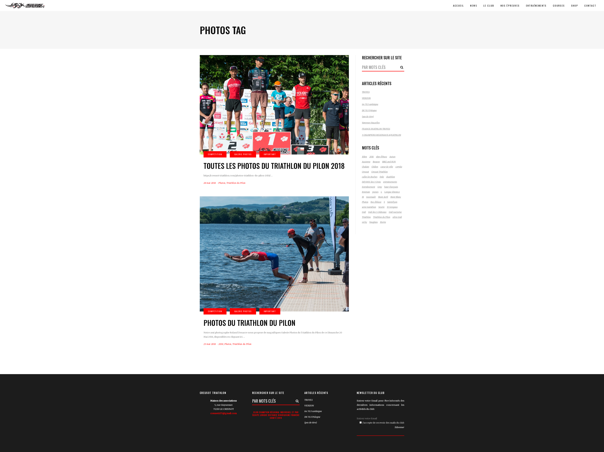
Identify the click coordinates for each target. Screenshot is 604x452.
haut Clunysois (391, 187)
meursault (371, 197)
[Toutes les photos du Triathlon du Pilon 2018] (274, 104)
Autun (392, 156)
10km (364, 156)
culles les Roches (369, 177)
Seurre (381, 207)
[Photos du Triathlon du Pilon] (274, 253)
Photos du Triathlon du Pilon (249, 322)
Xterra (383, 222)
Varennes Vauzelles (371, 122)
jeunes (375, 192)
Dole (382, 177)
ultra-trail (397, 217)
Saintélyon (392, 202)
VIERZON (366, 98)
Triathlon (366, 217)
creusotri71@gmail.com (223, 413)
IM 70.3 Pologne (369, 110)
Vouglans (373, 222)
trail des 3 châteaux (377, 212)
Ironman (366, 192)
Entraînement (368, 187)
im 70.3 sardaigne (370, 104)
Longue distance (392, 192)
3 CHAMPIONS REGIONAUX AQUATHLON (381, 135)
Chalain (365, 167)
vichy (364, 222)
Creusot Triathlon (379, 172)
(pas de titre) (368, 116)
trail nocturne (395, 212)
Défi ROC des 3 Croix (371, 182)
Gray (380, 187)
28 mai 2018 (210, 183)
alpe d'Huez (381, 156)
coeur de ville (386, 167)
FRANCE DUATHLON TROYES (376, 129)
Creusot (365, 172)
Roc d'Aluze (376, 202)
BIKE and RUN (389, 161)
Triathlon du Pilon (236, 183)
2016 (371, 156)
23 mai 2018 (210, 344)
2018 (220, 344)
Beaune (376, 161)
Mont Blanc (395, 197)
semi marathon (369, 207)
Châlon (375, 167)
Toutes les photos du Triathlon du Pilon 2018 (274, 165)
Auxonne (366, 161)
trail (364, 212)
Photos (221, 183)
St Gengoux (392, 207)
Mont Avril (383, 197)
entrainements (390, 182)
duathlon (390, 177)
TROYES (366, 92)
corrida (398, 167)
